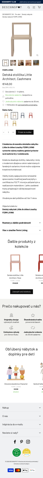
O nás (5, 416)
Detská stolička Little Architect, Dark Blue (22, 115)
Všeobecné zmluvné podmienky (28, 461)
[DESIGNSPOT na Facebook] (15, 442)
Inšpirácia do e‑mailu (12, 424)
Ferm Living (7, 70)
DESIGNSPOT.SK (8, 14)
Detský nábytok (27, 14)
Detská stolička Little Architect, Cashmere (14, 115)
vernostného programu (27, 105)
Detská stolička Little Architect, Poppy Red (30, 115)
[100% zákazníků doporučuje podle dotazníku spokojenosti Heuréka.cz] (26, 456)
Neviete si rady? (10, 432)
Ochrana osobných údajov (21, 463)
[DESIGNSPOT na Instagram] (28, 442)
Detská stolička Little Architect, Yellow (14, 123)
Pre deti (17, 14)
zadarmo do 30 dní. (22, 101)
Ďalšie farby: (7, 110)
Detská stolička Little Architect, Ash (6, 115)
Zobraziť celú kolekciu (21, 291)
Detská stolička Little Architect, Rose (6, 123)
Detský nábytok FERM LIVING (12, 17)
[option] (21, 39)
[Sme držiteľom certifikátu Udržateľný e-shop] (16, 456)
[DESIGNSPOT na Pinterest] (21, 442)
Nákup (5, 407)
